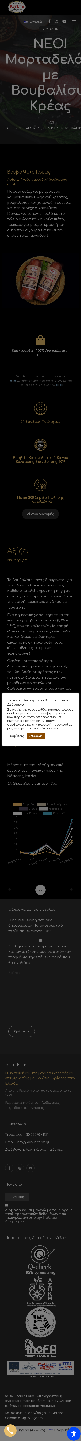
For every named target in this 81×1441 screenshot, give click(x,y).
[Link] (10, 1430)
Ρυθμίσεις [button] (16, 736)
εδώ (54, 728)
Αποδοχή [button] (35, 736)
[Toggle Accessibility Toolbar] (74, 1434)
